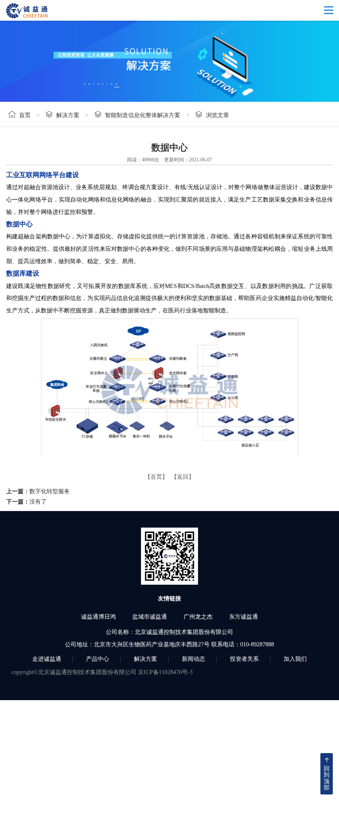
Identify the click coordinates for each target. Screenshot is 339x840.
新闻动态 (193, 659)
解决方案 (67, 115)
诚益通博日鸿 (98, 617)
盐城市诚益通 (149, 617)
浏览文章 (217, 115)
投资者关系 (244, 659)
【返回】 (182, 477)
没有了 (38, 502)
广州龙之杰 (198, 617)
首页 (25, 115)
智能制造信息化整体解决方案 (142, 115)
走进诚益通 (46, 659)
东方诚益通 (243, 617)
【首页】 (156, 477)
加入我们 (295, 659)
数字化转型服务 (49, 491)
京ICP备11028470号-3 (165, 672)
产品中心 (97, 659)
